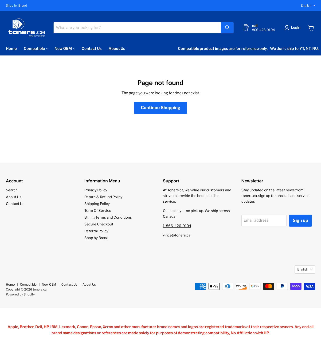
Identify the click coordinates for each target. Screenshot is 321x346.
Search (12, 190)
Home (11, 48)
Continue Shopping (160, 107)
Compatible (35, 48)
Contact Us (92, 48)
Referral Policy (96, 231)
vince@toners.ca (176, 235)
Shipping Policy (97, 204)
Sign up (300, 220)
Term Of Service (97, 210)
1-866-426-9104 (177, 226)
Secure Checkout (98, 224)
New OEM (64, 48)
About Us (117, 48)
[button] (293, 28)
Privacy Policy (95, 190)
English (306, 5)
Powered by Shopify (20, 294)
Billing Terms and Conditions (108, 217)
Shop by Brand (16, 5)
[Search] (227, 27)
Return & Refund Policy (103, 197)
